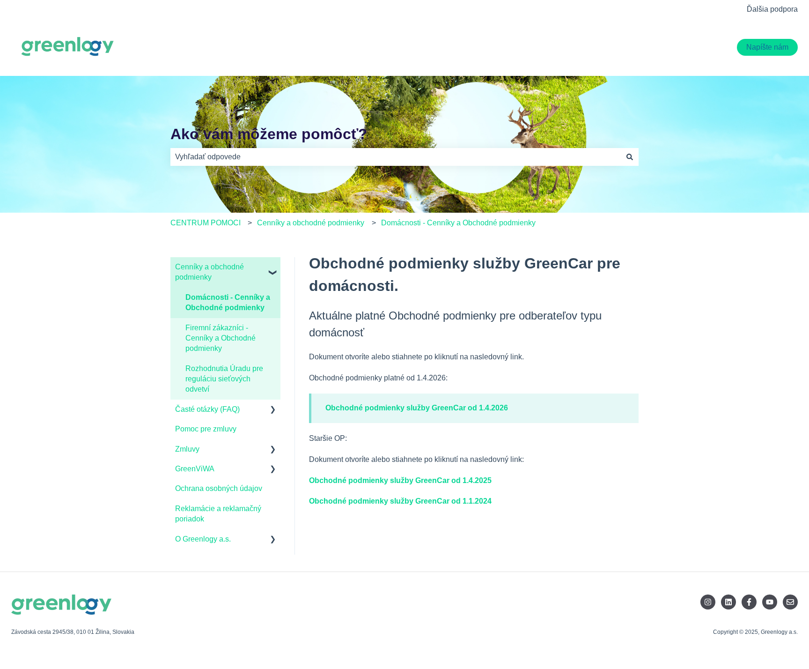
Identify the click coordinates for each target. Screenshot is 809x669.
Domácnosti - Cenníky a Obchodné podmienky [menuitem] (227, 302)
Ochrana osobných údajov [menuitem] (218, 488)
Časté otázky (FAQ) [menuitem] (207, 409)
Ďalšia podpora (772, 9)
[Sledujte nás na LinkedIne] (728, 602)
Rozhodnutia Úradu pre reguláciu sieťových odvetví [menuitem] (224, 379)
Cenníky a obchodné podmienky (310, 223)
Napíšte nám (767, 47)
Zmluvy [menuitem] (187, 449)
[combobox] (395, 157)
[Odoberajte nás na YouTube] (769, 602)
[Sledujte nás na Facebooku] (749, 602)
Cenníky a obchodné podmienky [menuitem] (209, 272)
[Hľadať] (630, 157)
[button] (272, 267)
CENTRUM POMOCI (205, 223)
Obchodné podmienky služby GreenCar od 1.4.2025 (400, 480)
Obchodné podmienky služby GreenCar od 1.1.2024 (400, 501)
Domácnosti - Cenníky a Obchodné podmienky (458, 223)
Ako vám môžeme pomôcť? (269, 134)
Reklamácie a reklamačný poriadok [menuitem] (218, 514)
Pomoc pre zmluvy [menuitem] (205, 429)
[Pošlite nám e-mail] (790, 602)
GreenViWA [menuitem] (194, 469)
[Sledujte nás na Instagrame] (707, 602)
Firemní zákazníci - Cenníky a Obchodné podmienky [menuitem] (220, 338)
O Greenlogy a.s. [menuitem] (203, 539)
